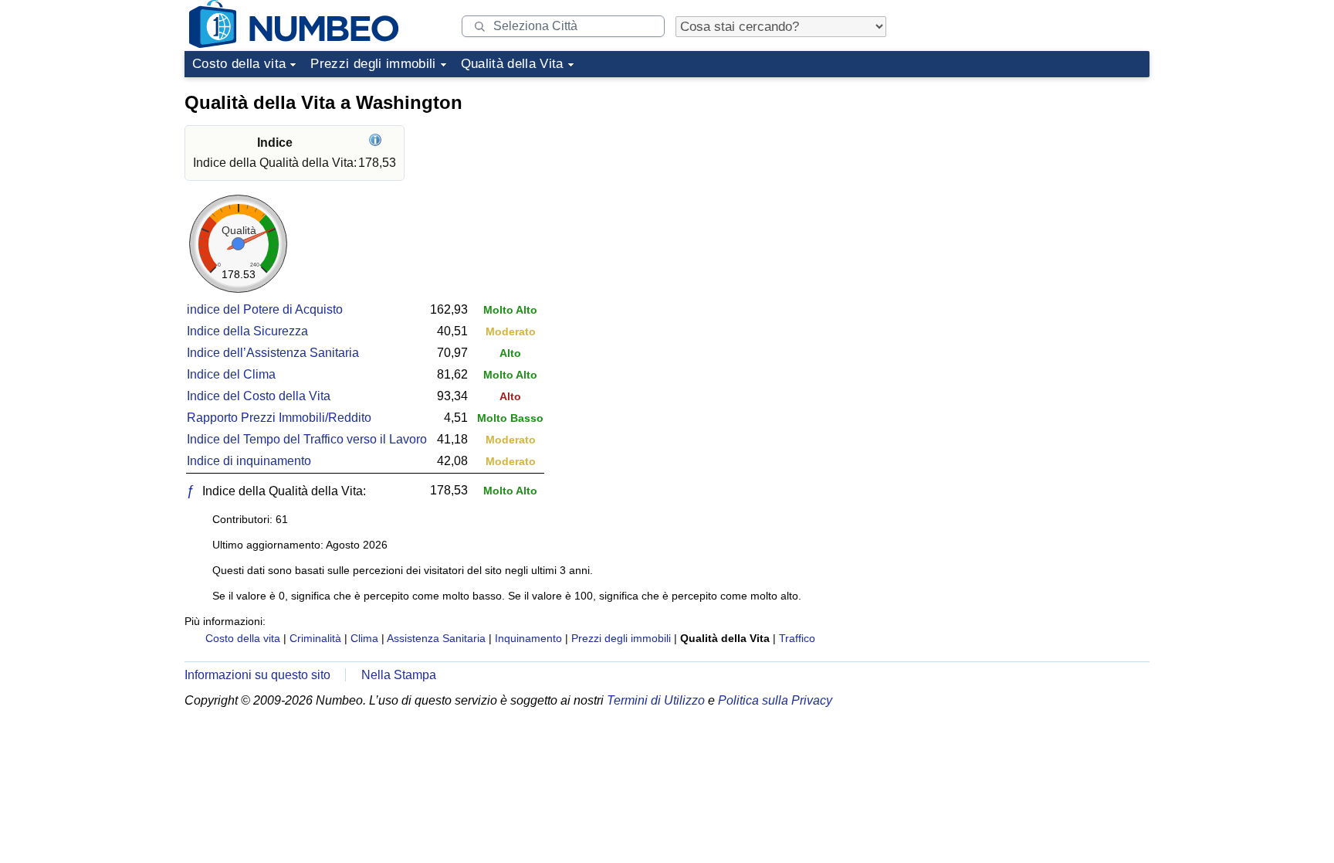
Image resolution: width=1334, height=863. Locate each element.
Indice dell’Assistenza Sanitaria (273, 352)
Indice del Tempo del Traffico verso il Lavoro (307, 439)
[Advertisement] (1033, 180)
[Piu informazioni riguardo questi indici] (377, 142)
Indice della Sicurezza (247, 331)
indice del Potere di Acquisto (265, 309)
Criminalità (315, 638)
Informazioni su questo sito (257, 674)
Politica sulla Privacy (775, 700)
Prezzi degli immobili (372, 63)
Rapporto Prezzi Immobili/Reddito (279, 417)
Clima (364, 638)
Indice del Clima (231, 374)
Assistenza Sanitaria (436, 638)
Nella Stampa (398, 674)
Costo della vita (239, 63)
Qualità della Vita (512, 63)
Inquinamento (528, 638)
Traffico (797, 638)
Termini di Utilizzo (656, 700)
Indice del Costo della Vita (258, 396)
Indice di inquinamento (249, 460)
